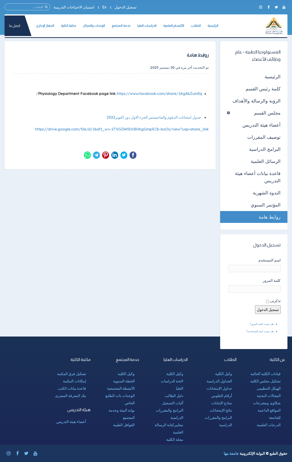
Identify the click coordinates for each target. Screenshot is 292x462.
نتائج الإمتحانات (221, 410)
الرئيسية (273, 76)
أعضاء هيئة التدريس (261, 125)
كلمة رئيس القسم (263, 88)
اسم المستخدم (269, 260)
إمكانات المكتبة (74, 381)
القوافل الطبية (124, 425)
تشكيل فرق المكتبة (71, 373)
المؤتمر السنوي (266, 205)
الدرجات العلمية (269, 425)
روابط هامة (270, 217)
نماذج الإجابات (221, 403)
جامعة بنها (231, 453)
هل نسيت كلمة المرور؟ (262, 324)
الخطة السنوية (124, 381)
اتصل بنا (14, 26)
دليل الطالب (174, 395)
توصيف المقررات (264, 137)
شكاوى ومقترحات (267, 403)
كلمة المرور (272, 280)
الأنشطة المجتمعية (121, 388)
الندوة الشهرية (267, 193)
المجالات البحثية (269, 395)
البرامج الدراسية (265, 149)
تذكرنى (275, 300)
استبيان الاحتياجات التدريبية (74, 7)
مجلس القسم (267, 113)
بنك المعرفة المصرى (70, 395)
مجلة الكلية (174, 439)
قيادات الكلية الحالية (265, 373)
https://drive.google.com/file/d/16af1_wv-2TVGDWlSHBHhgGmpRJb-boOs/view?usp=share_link (122, 129)
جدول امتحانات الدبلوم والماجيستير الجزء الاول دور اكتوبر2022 (154, 117)
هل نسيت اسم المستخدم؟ (260, 331)
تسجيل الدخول (125, 7)
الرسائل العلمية (266, 161)
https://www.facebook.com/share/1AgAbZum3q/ (119, 93)
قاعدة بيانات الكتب (72, 388)
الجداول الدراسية (219, 381)
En (104, 7)
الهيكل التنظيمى (269, 388)
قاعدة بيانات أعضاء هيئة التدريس (258, 176)
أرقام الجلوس (221, 395)
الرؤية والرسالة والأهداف (256, 101)
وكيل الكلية (223, 373)
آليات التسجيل (172, 403)
